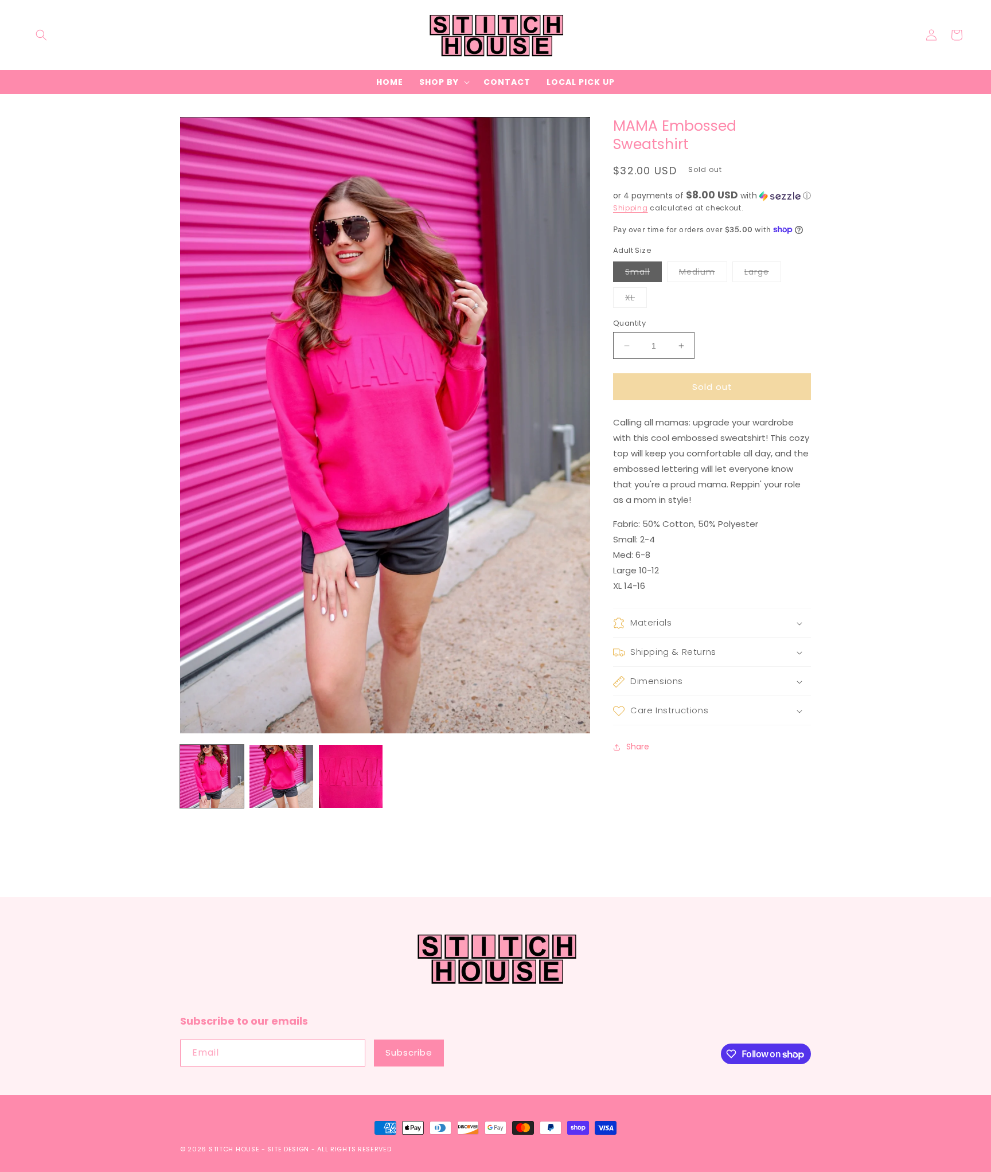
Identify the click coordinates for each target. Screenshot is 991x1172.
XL (636, 299)
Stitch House (234, 1149)
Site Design (288, 1149)
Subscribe (408, 1052)
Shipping (630, 208)
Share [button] (637, 746)
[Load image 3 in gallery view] (351, 776)
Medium (703, 273)
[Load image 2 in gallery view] (281, 776)
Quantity (629, 323)
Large (762, 273)
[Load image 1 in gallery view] (212, 776)
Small (643, 273)
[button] (41, 35)
